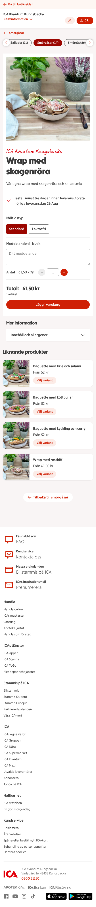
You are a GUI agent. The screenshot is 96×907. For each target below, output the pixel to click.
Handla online (13, 609)
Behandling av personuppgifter (25, 847)
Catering (9, 622)
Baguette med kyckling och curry (59, 428)
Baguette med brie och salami (57, 366)
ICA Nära (10, 747)
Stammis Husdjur (15, 703)
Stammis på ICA (16, 683)
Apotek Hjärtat (14, 628)
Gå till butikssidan (20, 4)
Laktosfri (39, 229)
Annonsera (11, 778)
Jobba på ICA (13, 784)
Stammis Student (15, 697)
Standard (16, 229)
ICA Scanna (11, 659)
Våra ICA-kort (13, 715)
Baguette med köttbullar (53, 397)
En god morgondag (17, 809)
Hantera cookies (15, 852)
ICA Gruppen (12, 740)
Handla (9, 602)
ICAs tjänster (14, 645)
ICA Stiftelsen (13, 803)
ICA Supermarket (15, 753)
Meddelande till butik (23, 244)
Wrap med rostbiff (47, 460)
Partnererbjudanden (18, 709)
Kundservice (13, 820)
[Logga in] (70, 20)
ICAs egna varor (14, 734)
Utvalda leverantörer (18, 772)
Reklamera (11, 828)
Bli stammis (11, 690)
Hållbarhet (12, 795)
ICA (6, 727)
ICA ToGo (10, 665)
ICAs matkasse (14, 616)
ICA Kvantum (12, 759)
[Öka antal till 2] (64, 272)
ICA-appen (11, 653)
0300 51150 (30, 878)
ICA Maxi (9, 765)
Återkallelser (12, 834)
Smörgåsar (16, 33)
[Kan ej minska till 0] (41, 272)
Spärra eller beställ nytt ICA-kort (26, 840)
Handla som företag (17, 634)
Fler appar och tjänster (19, 672)
